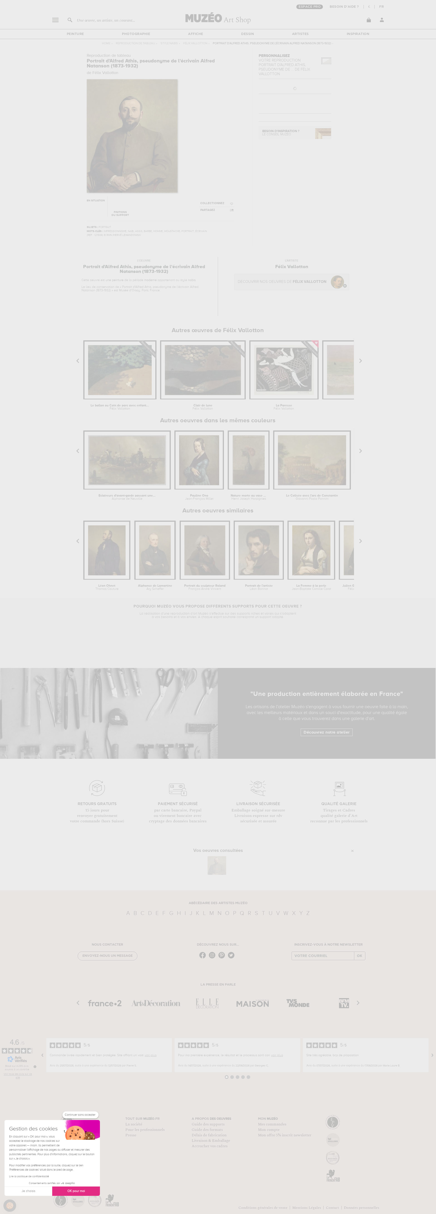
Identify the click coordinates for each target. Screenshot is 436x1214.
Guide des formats (207, 1130)
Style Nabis (169, 43)
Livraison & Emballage (211, 1141)
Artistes (300, 34)
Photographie (136, 34)
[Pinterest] (223, 958)
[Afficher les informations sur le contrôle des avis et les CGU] (35, 1066)
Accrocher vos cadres (210, 1146)
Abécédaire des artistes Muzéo (218, 903)
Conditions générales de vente (262, 1207)
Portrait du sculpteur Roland (204, 587)
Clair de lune (203, 407)
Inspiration (358, 34)
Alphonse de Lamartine (155, 587)
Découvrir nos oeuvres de (282, 282)
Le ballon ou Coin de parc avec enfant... (120, 407)
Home (106, 43)
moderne (150, 280)
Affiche (195, 34)
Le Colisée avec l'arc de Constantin (312, 497)
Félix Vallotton (195, 43)
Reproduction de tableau (135, 43)
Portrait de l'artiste (259, 587)
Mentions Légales (306, 1207)
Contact (332, 1207)
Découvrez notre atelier (327, 732)
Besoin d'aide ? (344, 6)
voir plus (150, 1055)
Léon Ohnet (107, 587)
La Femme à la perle (311, 587)
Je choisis (28, 1191)
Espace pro (310, 6)
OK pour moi (76, 1191)
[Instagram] (213, 958)
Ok (359, 956)
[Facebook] (203, 958)
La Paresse (284, 407)
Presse (130, 1135)
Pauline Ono (199, 497)
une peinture (115, 280)
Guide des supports (208, 1124)
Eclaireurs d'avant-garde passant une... (127, 497)
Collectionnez (212, 203)
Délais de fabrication (209, 1135)
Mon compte (269, 1130)
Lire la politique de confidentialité (29, 1176)
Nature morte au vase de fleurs (248, 497)
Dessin (247, 34)
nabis (192, 280)
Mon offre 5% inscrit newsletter (284, 1135)
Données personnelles (361, 1207)
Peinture (75, 34)
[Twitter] (232, 958)
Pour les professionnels (145, 1130)
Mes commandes (272, 1124)
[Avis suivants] (432, 1055)
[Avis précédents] (42, 1055)
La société (133, 1124)
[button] (9, 1205)
